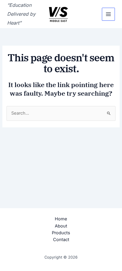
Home (61, 219)
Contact (61, 239)
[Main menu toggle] (108, 14)
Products (61, 232)
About (61, 226)
